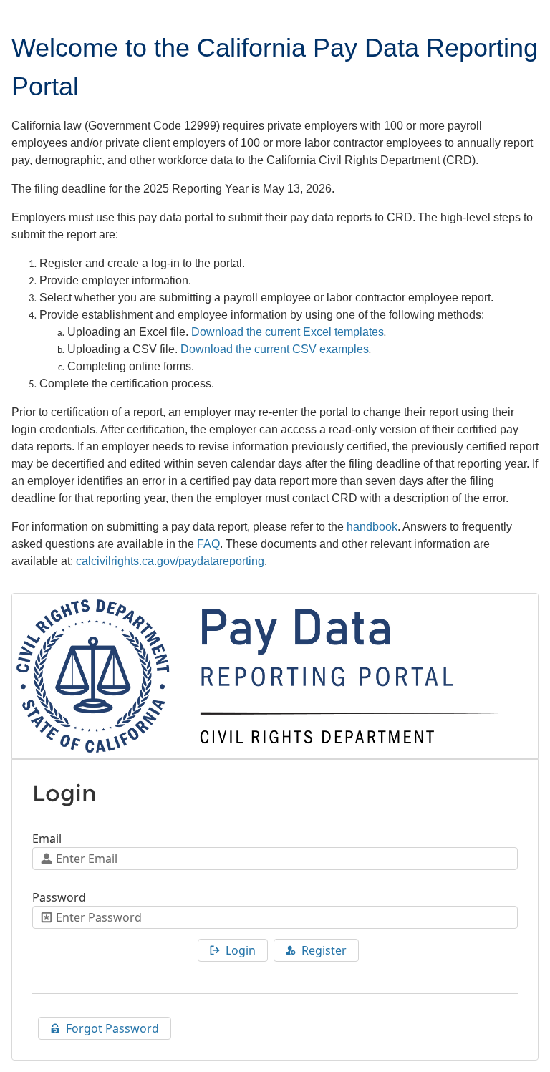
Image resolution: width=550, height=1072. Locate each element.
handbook (372, 527)
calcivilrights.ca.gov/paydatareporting (170, 561)
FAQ (208, 544)
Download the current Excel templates (287, 332)
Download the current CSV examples (274, 349)
